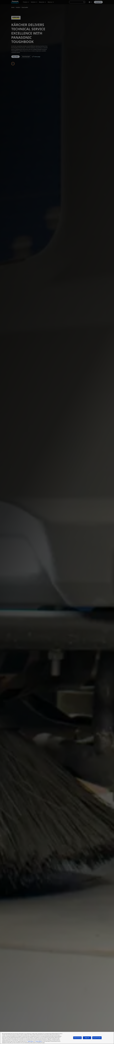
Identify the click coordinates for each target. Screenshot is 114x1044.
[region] (57, 1038)
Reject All (87, 1037)
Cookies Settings (77, 1037)
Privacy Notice (38, 1041)
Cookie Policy (30, 1041)
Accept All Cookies (97, 1037)
